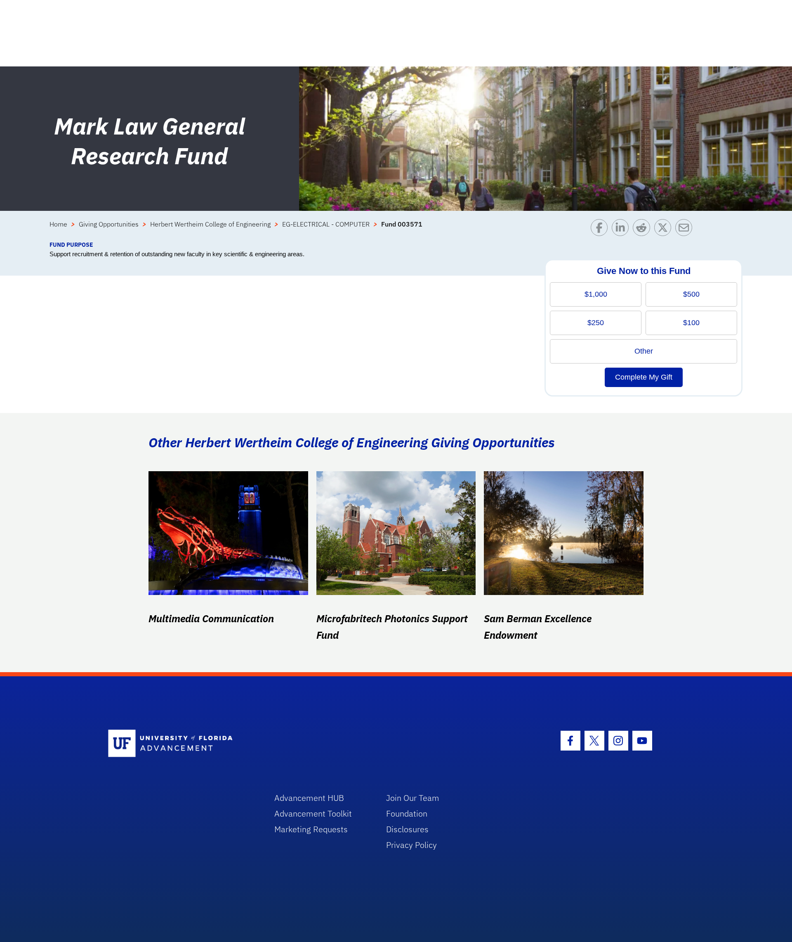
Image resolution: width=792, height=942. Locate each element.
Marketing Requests (311, 829)
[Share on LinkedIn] (622, 229)
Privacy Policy (411, 844)
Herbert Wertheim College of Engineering (210, 224)
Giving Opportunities (109, 224)
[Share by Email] (685, 229)
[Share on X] (664, 229)
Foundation (406, 813)
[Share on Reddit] (643, 229)
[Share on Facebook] (601, 229)
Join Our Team (412, 797)
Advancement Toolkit (313, 813)
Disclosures (407, 829)
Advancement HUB (309, 797)
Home (58, 224)
